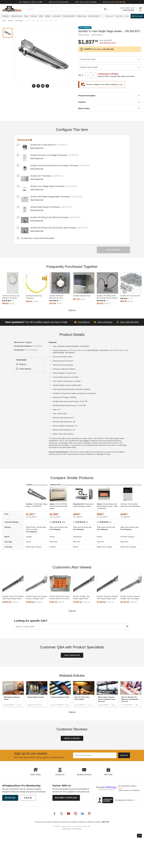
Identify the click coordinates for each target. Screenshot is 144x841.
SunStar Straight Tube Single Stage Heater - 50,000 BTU (81, 597)
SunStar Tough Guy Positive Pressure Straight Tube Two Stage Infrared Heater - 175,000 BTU (36, 597)
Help (127, 16)
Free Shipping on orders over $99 (30, 2)
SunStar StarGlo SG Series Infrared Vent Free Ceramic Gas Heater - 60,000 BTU (60, 597)
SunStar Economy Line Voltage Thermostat (10, 297)
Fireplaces (5, 16)
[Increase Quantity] (93, 75)
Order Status (119, 16)
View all (72, 310)
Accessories (56, 16)
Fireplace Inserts (16, 16)
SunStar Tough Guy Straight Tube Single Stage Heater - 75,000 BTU (107, 597)
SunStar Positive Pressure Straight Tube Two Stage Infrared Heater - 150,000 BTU (130, 597)
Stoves (26, 16)
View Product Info (36, 148)
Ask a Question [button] (97, 35)
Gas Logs (34, 16)
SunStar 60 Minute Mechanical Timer (57, 297)
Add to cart (113, 250)
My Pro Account (137, 16)
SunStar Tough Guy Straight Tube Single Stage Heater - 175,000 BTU (12, 597)
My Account (109, 16)
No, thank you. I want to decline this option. (38, 238)
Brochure (22, 364)
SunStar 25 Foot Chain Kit (130, 296)
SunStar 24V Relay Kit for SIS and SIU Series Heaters (107, 297)
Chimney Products (68, 16)
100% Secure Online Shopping (85, 2)
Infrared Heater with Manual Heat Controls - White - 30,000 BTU (107, 506)
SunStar (29, 342)
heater (86, 441)
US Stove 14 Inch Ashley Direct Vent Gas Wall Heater (130, 505)
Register (10, 798)
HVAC (41, 16)
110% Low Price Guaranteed (59, 2)
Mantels (47, 16)
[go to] (13, 283)
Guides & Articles (93, 16)
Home (4, 21)
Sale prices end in (114, 2)
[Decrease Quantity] (88, 75)
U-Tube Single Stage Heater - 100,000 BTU (36, 505)
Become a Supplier (66, 798)
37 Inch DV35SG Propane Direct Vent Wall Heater (58, 506)
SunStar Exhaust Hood (81, 296)
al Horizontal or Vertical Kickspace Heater (83, 505)
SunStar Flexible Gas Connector (34, 297)
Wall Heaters (19, 21)
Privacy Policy (77, 829)
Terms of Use (66, 829)
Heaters (10, 21)
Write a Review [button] (83, 35)
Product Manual (25, 368)
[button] (103, 322)
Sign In (28, 798)
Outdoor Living (81, 16)
